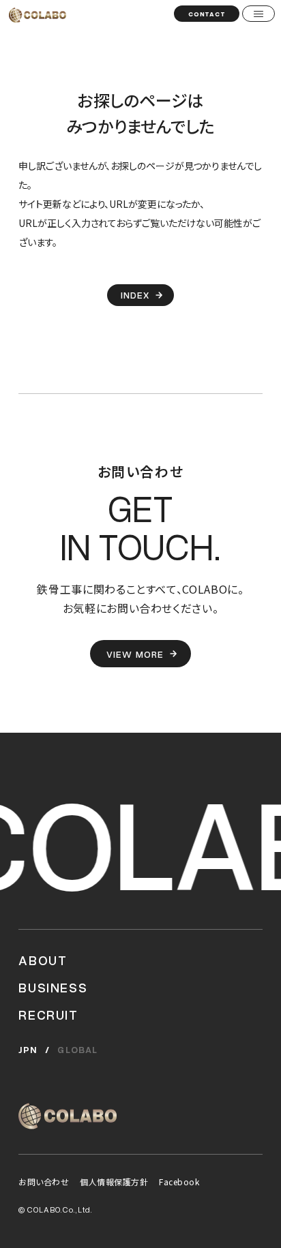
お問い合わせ (43, 1181)
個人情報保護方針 (114, 1181)
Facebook (179, 1181)
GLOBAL (77, 1049)
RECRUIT (48, 1014)
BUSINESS (52, 987)
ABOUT (42, 960)
